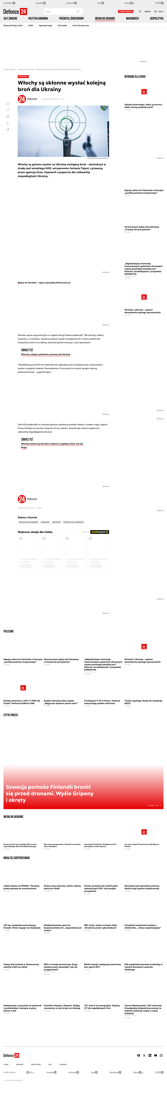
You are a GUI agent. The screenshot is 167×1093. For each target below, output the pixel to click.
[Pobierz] (7, 123)
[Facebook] (138, 1055)
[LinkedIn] (150, 1055)
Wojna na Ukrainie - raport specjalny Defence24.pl (44, 282)
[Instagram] (161, 1055)
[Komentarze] (7, 110)
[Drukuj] (7, 116)
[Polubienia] (7, 103)
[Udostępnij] (7, 129)
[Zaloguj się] (139, 11)
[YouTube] (155, 1055)
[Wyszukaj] (78, 11)
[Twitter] (144, 1055)
